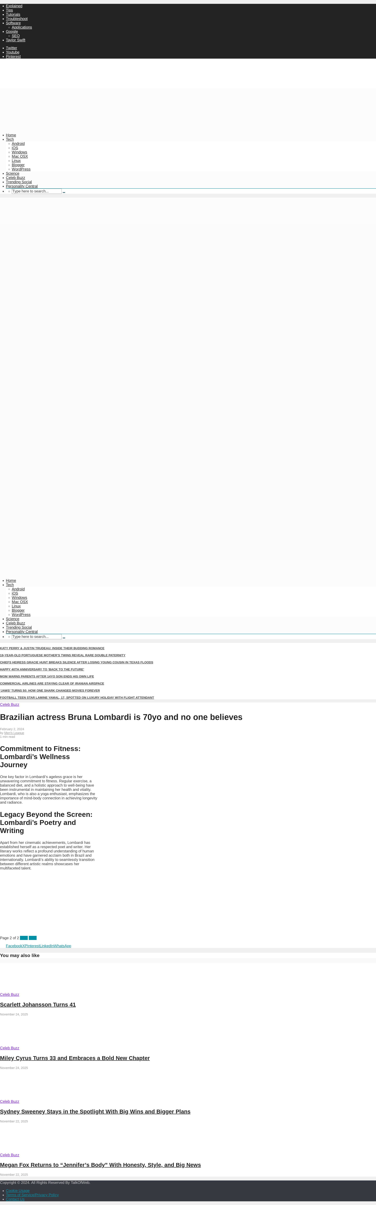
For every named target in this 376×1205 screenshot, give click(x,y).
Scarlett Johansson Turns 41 (38, 1004)
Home (11, 135)
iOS (15, 148)
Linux (16, 161)
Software (13, 23)
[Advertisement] (188, 108)
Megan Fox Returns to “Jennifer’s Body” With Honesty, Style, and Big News (100, 1165)
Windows (19, 152)
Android (18, 143)
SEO (16, 36)
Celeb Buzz (15, 178)
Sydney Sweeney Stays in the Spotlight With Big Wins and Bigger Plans (95, 1111)
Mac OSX (20, 156)
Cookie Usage (18, 1191)
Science (12, 173)
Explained (14, 6)
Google (12, 31)
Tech (10, 139)
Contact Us (15, 1199)
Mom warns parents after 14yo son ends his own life (47, 676)
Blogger (18, 165)
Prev (24, 938)
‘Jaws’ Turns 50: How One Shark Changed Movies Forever (50, 690)
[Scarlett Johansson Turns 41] (27, 990)
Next (33, 938)
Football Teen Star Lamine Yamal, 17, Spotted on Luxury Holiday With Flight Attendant (77, 697)
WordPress (21, 169)
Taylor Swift (15, 40)
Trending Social (19, 182)
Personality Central (22, 186)
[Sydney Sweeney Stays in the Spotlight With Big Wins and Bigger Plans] (27, 1097)
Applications (22, 27)
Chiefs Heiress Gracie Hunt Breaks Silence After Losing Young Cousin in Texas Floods (76, 662)
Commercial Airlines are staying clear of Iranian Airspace (52, 683)
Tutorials (13, 14)
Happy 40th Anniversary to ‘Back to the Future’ (42, 669)
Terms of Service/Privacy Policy (32, 1195)
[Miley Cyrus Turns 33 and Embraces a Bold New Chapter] (27, 1044)
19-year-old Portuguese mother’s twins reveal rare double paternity (62, 655)
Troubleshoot (17, 19)
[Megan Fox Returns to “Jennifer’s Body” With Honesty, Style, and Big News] (27, 1151)
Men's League (14, 733)
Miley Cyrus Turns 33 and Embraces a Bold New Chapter (75, 1058)
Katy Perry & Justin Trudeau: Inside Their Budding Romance (52, 648)
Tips (9, 10)
